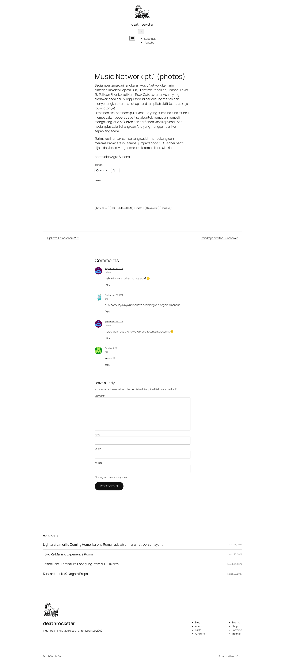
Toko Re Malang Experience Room (68, 554)
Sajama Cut (151, 207)
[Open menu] (132, 38)
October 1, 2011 (111, 348)
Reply (107, 284)
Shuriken (166, 207)
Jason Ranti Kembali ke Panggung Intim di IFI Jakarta (81, 564)
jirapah (139, 207)
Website (98, 462)
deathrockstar (142, 24)
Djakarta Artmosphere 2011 (63, 238)
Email (98, 448)
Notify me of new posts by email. (112, 477)
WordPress (237, 656)
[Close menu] (141, 31)
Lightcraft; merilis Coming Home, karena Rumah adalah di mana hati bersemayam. (103, 544)
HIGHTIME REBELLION (121, 207)
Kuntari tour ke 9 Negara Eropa (65, 574)
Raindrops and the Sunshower (219, 238)
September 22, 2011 (114, 268)
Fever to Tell (101, 207)
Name (98, 434)
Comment (100, 395)
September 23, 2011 (114, 321)
